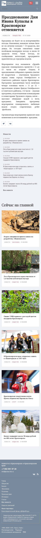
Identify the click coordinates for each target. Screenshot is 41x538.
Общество (17, 35)
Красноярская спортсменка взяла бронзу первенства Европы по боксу (18, 176)
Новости (6, 35)
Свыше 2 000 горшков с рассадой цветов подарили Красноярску (18, 159)
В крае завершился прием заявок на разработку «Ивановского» (16, 141)
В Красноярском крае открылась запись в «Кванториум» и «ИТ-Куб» (18, 167)
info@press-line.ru (8, 471)
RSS (37, 474)
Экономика (15, 242)
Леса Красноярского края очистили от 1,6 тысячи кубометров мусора (18, 150)
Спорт (14, 402)
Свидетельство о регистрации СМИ (14, 515)
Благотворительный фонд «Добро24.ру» (16, 511)
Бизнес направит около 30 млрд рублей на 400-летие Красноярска (20, 184)
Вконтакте (34, 474)
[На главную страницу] (12, 3)
